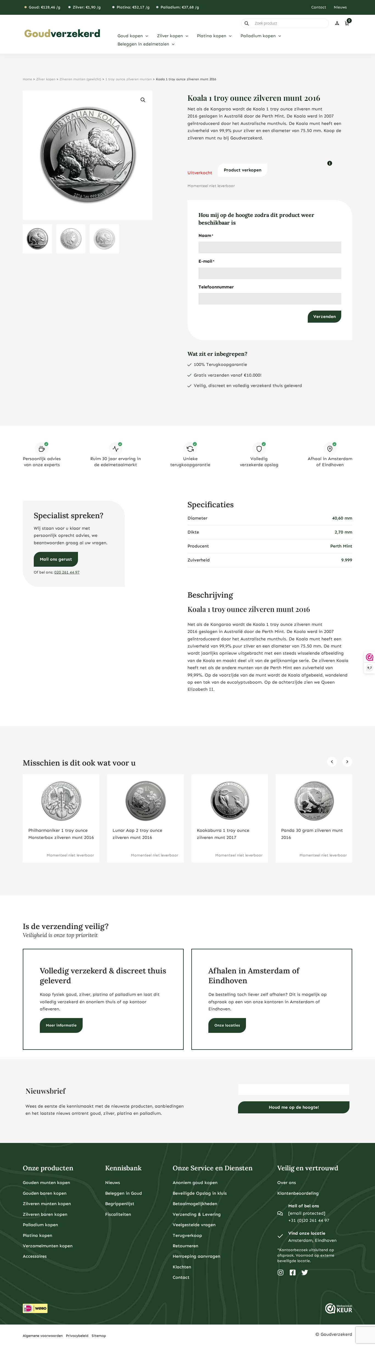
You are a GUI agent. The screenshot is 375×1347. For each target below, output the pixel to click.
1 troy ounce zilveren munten (128, 79)
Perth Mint (341, 546)
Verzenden (324, 316)
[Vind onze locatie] (280, 1237)
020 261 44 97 (67, 572)
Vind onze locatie (306, 1233)
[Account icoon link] (337, 23)
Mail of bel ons (303, 1205)
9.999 (346, 560)
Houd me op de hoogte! (294, 1107)
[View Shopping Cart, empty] (347, 23)
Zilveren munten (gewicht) (80, 79)
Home (27, 79)
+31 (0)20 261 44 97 (308, 1220)
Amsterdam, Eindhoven (312, 1240)
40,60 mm (342, 518)
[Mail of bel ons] (280, 1213)
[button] (145, 36)
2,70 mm (343, 532)
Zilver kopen (45, 79)
